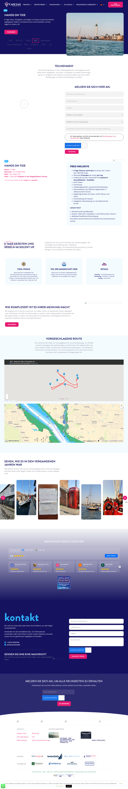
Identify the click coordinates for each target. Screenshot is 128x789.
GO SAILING (68, 5)
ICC (50, 44)
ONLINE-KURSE (54, 5)
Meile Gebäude (45, 40)
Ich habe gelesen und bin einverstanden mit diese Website (93, 137)
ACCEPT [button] (69, 786)
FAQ (33, 737)
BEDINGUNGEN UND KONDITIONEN (85, 772)
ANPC (44, 772)
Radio (44, 44)
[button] (24, 104)
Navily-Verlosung (98, 740)
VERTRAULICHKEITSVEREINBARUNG (64, 772)
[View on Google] (12, 565)
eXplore (29, 48)
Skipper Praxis (21, 733)
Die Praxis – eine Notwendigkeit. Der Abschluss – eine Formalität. (67, 740)
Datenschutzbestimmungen (39, 740)
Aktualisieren (35, 44)
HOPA (28, 40)
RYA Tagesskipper (23, 737)
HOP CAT (19, 40)
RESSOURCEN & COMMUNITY (86, 5)
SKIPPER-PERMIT (39, 5)
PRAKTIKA (26, 5)
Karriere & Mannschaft (14, 44)
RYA (26, 44)
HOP (10, 40)
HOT (35, 40)
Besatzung (35, 733)
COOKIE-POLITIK (36, 772)
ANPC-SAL (50, 772)
